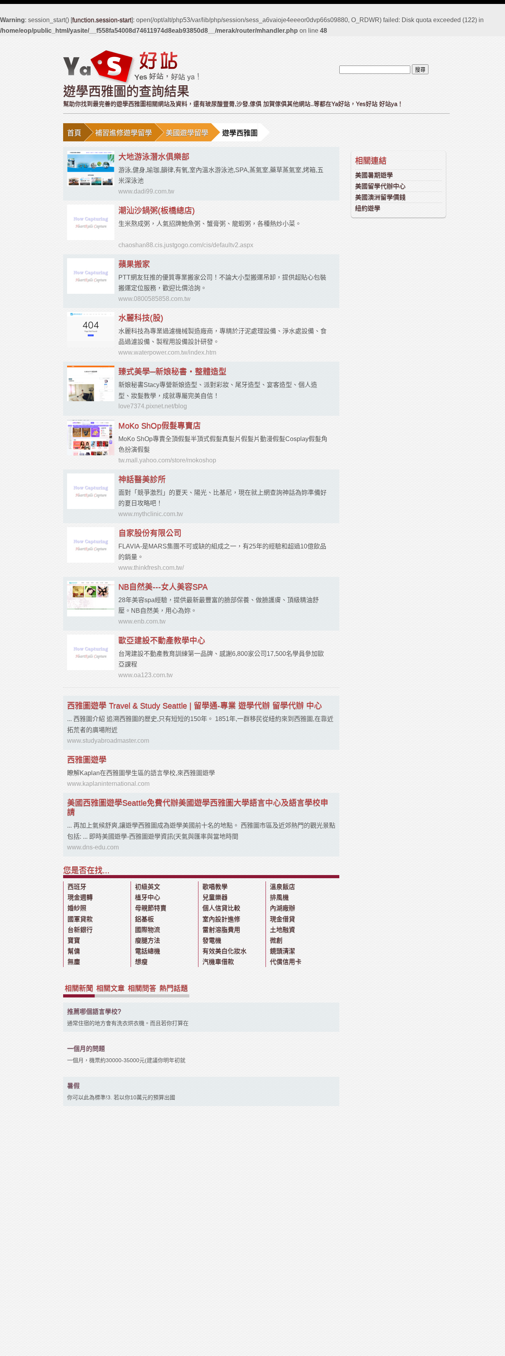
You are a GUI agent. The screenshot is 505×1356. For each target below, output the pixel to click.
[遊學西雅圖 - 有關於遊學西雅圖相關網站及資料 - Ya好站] (131, 67)
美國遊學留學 (187, 133)
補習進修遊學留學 (123, 133)
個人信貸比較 (221, 908)
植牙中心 (147, 897)
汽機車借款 (218, 961)
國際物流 (147, 929)
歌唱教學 (215, 886)
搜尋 (420, 70)
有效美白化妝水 (224, 951)
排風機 (279, 897)
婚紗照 (76, 908)
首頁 (74, 133)
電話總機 (147, 951)
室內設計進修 (221, 919)
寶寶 (73, 940)
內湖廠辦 (282, 908)
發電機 (211, 940)
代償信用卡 (285, 961)
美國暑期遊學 (374, 175)
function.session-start (101, 20)
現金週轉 (80, 897)
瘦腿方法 (147, 940)
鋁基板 (144, 919)
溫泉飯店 (282, 886)
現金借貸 (282, 919)
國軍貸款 (80, 919)
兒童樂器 (215, 897)
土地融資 (282, 929)
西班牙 (76, 886)
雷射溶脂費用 (221, 929)
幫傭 (73, 951)
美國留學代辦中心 (380, 186)
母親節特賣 (150, 908)
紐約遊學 (367, 208)
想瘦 (141, 961)
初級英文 (147, 886)
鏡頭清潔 (282, 951)
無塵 (73, 961)
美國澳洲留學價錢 (380, 197)
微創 (276, 940)
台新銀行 (80, 929)
